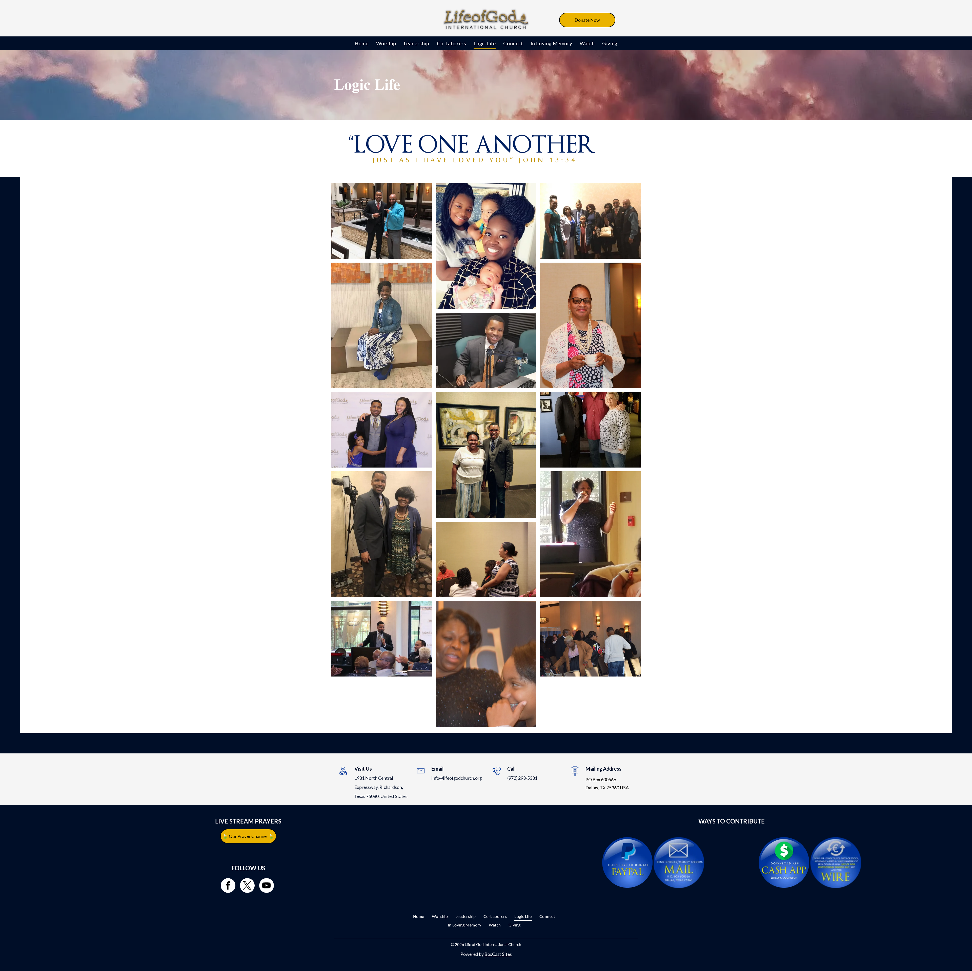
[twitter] (247, 886)
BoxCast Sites (498, 954)
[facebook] (228, 886)
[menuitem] (361, 43)
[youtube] (266, 886)
